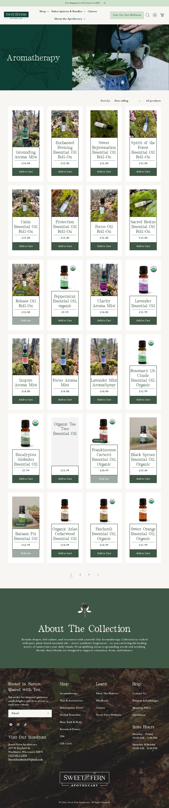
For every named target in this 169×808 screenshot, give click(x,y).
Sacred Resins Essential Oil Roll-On (143, 227)
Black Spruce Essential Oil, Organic (143, 459)
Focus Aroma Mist (65, 383)
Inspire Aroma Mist (26, 383)
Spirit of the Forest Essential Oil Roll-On (143, 150)
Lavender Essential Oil (143, 303)
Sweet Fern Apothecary (79, 803)
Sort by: (105, 101)
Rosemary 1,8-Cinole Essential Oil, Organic (143, 378)
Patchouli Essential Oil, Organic (104, 534)
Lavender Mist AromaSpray (104, 383)
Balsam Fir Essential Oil (26, 536)
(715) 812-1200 (17, 755)
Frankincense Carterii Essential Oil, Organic (104, 457)
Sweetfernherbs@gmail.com (25, 759)
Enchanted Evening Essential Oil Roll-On (65, 150)
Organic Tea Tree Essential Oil (65, 429)
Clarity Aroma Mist (104, 303)
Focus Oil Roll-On (104, 229)
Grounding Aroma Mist (26, 155)
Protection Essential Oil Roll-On (65, 227)
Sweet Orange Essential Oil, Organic (143, 534)
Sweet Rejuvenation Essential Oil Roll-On (104, 150)
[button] (44, 11)
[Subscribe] (48, 713)
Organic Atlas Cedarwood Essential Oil (64, 534)
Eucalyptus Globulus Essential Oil (26, 459)
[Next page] (97, 575)
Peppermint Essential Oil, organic (65, 301)
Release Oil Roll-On (26, 303)
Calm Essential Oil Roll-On (26, 227)
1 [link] (71, 575)
